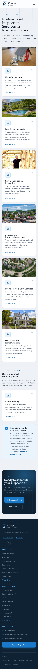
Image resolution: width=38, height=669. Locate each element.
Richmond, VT (7, 617)
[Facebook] (4, 543)
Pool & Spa (5, 557)
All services (6, 580)
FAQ (9, 660)
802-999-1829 (14, 507)
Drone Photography (8, 569)
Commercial (6, 565)
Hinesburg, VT (7, 613)
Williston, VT (6, 605)
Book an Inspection (19, 645)
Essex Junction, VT (8, 602)
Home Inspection (8, 554)
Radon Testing (7, 576)
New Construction (8, 561)
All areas (5, 620)
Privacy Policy (6, 665)
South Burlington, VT (9, 594)
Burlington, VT (7, 590)
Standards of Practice (25, 660)
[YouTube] (9, 543)
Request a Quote (15, 500)
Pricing (15, 660)
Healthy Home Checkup (10, 572)
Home (3, 12)
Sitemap (15, 665)
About (4, 660)
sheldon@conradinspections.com (16, 634)
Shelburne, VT (7, 609)
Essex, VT (5, 598)
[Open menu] (34, 4)
